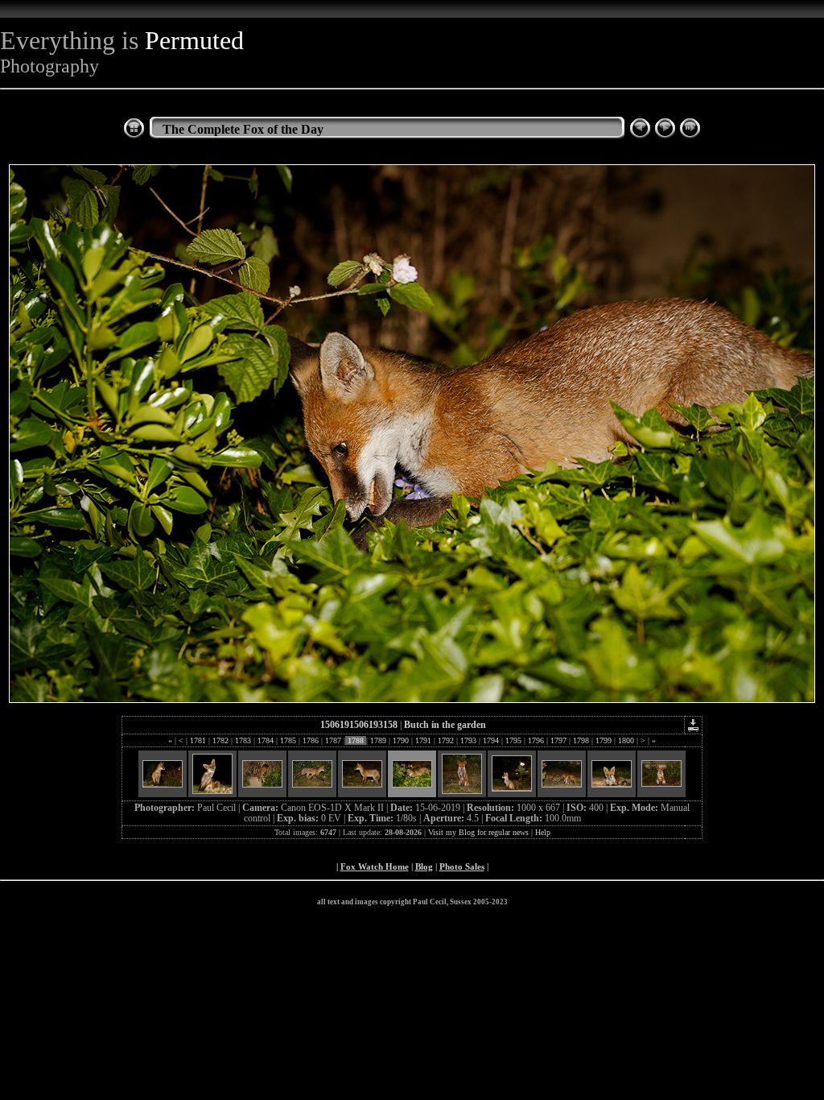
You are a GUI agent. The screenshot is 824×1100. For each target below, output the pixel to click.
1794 (490, 740)
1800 (626, 740)
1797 (558, 740)
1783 (243, 740)
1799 (603, 740)
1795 (513, 740)
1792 (445, 740)
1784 (265, 740)
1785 (288, 740)
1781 (197, 740)
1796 (535, 740)
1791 (423, 740)
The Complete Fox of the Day (243, 129)
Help (542, 832)
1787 (333, 740)
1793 (468, 740)
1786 (310, 740)
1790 (400, 740)
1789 (378, 740)
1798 (581, 740)
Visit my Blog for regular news (478, 832)
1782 (220, 740)
